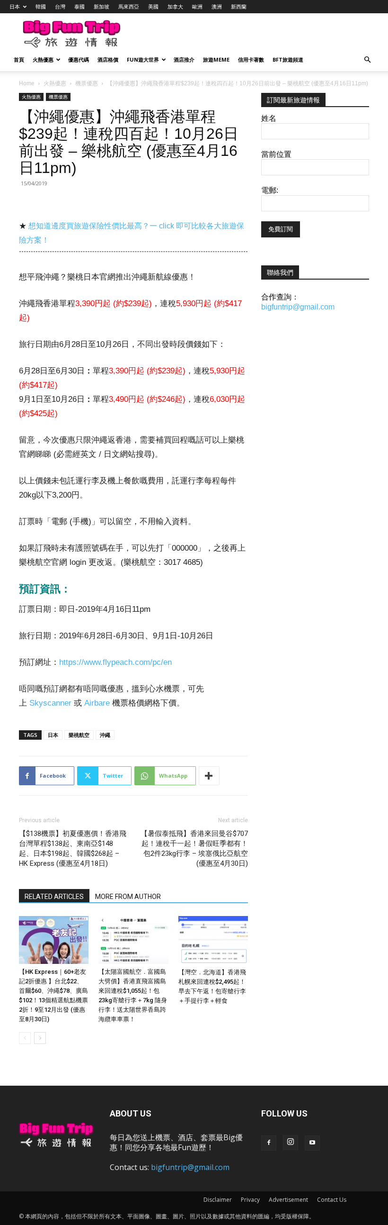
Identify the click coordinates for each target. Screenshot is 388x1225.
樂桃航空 (79, 734)
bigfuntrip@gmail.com (298, 307)
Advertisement (288, 1200)
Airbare (97, 703)
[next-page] (40, 1038)
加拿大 (175, 6)
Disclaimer (217, 1200)
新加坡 (101, 6)
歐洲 (197, 6)
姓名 (268, 118)
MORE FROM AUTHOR (128, 896)
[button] (367, 59)
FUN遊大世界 (143, 59)
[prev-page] (25, 1038)
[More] (209, 775)
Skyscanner (50, 703)
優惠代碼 (78, 59)
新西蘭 (239, 6)
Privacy (250, 1200)
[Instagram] (290, 1142)
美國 (153, 6)
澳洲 (217, 6)
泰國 (79, 6)
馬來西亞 (128, 6)
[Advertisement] (248, 34)
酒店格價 (107, 59)
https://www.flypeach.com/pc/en (115, 662)
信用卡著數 (251, 59)
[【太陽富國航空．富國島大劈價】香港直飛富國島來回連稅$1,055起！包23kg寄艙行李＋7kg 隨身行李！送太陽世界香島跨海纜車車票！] (133, 940)
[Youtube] (312, 1143)
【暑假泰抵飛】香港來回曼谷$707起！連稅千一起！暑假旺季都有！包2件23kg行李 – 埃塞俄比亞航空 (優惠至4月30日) (194, 848)
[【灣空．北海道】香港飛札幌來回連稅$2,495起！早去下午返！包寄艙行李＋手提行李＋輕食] (213, 940)
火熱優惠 (43, 59)
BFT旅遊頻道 (288, 59)
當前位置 (276, 154)
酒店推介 (184, 59)
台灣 (60, 6)
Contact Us (331, 1200)
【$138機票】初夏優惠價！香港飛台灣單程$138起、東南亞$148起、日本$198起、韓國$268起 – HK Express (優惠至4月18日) (72, 848)
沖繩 (105, 734)
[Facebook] (268, 1143)
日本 (14, 6)
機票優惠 (86, 83)
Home (27, 83)
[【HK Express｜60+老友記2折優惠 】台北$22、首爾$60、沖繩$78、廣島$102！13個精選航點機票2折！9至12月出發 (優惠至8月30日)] (53, 940)
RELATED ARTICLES (54, 896)
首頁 (19, 59)
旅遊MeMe (216, 59)
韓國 (40, 6)
